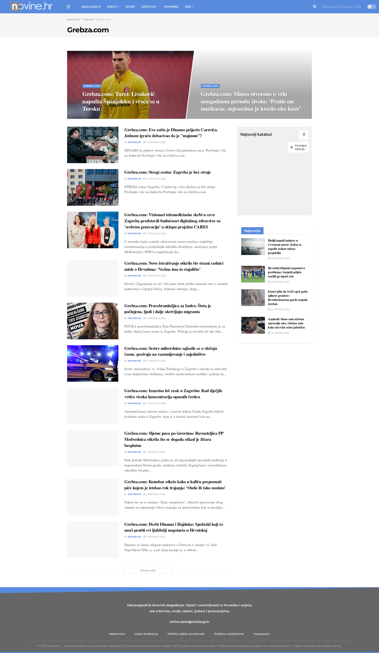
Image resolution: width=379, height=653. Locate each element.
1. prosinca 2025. (155, 452)
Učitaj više (148, 570)
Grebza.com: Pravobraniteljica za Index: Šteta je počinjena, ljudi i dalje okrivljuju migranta (167, 308)
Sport (130, 6)
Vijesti (112, 6)
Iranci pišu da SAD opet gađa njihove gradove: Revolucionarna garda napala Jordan (288, 297)
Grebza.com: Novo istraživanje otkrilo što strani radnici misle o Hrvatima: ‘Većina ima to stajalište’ (173, 266)
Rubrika (88, 19)
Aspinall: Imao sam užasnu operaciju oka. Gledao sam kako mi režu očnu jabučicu (286, 323)
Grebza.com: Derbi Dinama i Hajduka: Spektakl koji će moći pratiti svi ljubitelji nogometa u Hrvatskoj (173, 527)
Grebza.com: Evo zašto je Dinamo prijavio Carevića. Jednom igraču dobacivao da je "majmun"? (171, 132)
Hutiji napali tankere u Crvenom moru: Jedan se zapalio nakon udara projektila (285, 246)
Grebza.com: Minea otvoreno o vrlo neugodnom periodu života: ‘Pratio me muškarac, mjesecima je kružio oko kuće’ (251, 101)
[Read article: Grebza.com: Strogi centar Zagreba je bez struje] (92, 187)
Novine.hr (134, 142)
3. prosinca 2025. (213, 117)
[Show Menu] (68, 6)
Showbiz (171, 6)
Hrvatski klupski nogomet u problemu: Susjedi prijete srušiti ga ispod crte (286, 272)
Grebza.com (104, 19)
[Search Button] (314, 6)
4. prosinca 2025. (94, 117)
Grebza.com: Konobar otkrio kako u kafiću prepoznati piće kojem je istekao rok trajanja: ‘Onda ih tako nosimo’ (174, 484)
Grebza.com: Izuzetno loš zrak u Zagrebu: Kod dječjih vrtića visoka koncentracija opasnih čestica (173, 393)
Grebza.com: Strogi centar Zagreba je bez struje (167, 172)
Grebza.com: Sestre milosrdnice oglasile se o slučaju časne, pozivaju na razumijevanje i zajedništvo (170, 351)
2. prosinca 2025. (155, 275)
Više (188, 6)
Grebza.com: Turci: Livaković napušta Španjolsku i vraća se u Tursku (120, 101)
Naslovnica (91, 6)
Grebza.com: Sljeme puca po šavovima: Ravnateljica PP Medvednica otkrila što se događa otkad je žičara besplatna (173, 439)
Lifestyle (148, 6)
